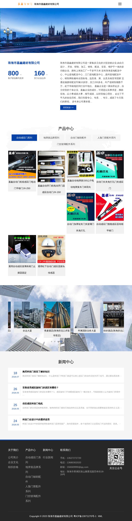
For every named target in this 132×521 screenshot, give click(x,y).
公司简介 (13, 457)
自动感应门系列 (33, 460)
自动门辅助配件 (33, 479)
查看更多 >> (68, 107)
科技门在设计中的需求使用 (36, 419)
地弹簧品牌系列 (33, 469)
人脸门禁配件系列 (33, 489)
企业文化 (13, 462)
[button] (64, 50)
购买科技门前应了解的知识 (36, 371)
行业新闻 (48, 457)
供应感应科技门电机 (33, 403)
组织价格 (13, 467)
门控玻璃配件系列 (33, 498)
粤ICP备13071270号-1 (85, 516)
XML (100, 516)
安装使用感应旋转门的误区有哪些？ (41, 387)
